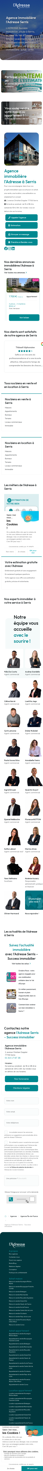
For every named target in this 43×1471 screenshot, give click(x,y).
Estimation (15, 225)
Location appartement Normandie (20, 1407)
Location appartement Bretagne (19, 1403)
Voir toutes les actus (20, 963)
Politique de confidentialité (18, 1273)
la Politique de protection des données (21, 1167)
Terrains (8, 418)
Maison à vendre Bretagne (17, 1292)
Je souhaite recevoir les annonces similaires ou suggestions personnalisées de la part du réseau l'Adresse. (20, 1135)
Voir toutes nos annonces (14, 272)
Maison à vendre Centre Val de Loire (21, 1310)
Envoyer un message (20, 234)
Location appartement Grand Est (20, 1415)
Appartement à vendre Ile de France (20, 1363)
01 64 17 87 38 (12, 1057)
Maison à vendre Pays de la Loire (20, 1317)
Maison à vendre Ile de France (19, 1307)
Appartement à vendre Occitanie (19, 1371)
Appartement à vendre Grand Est (20, 1355)
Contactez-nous (14, 1257)
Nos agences (13, 1254)
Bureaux (8, 415)
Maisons (8, 407)
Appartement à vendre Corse (18, 1385)
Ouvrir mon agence (15, 1260)
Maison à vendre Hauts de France (20, 1304)
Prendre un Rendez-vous (21, 242)
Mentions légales (15, 1266)
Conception (13, 1270)
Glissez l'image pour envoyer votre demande (21, 1192)
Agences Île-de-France (29, 1216)
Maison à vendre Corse (16, 1325)
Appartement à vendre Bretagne (19, 1344)
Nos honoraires (21, 1078)
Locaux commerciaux (13, 422)
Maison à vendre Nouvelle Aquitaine (21, 1298)
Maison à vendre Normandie (18, 1295)
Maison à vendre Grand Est (18, 1301)
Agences (13, 1216)
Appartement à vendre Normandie (20, 1347)
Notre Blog (12, 1263)
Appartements (11, 411)
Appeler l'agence (18, 217)
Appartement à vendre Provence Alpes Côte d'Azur (19, 1380)
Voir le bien (24, 317)
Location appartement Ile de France (20, 1423)
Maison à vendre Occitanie (18, 1313)
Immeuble (9, 426)
